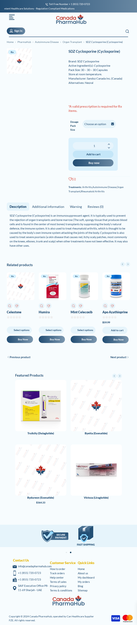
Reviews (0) (95, 207)
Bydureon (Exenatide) (40, 497)
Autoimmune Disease (47, 41)
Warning (76, 207)
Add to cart (93, 154)
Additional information (48, 207)
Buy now (94, 162)
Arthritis (87, 187)
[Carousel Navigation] (125, 264)
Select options (21, 330)
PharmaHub (24, 41)
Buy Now (23, 339)
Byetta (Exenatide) (96, 433)
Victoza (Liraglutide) (96, 497)
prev (122, 264)
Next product (118, 357)
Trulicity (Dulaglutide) (40, 433)
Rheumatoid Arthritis (93, 191)
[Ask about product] (74, 179)
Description (18, 207)
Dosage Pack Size (74, 125)
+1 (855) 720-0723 (29, 572)
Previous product (20, 357)
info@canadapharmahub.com (35, 566)
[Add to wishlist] (70, 179)
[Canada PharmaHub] (69, 19)
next (128, 264)
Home (10, 41)
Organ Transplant (72, 41)
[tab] (18, 206)
